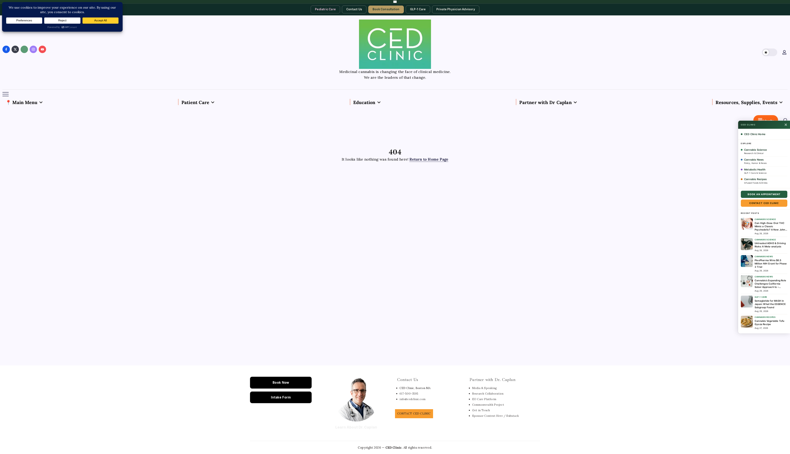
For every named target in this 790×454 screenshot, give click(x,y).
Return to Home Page (428, 159)
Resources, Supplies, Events (746, 102)
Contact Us (354, 9)
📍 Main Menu (21, 102)
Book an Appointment (764, 194)
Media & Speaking (484, 388)
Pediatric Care (325, 9)
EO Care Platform (484, 399)
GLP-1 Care (418, 9)
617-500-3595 (409, 393)
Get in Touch (481, 410)
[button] (769, 52)
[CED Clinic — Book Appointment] (395, 2)
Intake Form (281, 397)
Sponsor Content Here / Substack (495, 416)
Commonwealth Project (488, 405)
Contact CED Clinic (764, 203)
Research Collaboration (487, 393)
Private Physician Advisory (455, 9)
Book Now (281, 383)
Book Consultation (386, 9)
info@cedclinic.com (412, 399)
